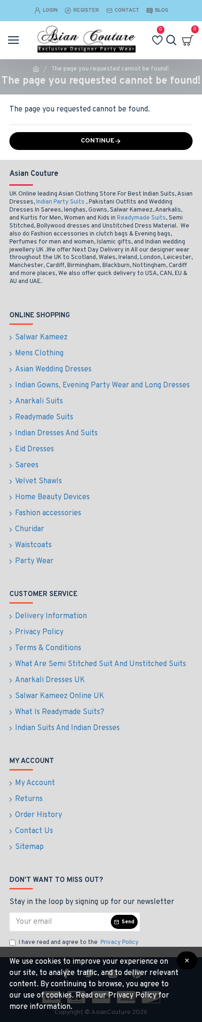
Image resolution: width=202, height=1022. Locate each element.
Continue (98, 141)
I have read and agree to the (79, 942)
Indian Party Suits (60, 202)
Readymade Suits (141, 218)
